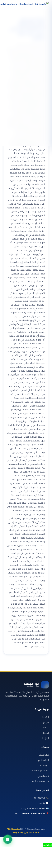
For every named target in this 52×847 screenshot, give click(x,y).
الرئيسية (45, 717)
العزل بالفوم (43, 760)
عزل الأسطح (44, 755)
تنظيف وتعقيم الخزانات (39, 781)
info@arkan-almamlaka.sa (33, 808)
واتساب (42, 803)
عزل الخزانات (44, 765)
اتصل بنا (45, 738)
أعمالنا (46, 733)
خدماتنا (46, 728)
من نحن (45, 722)
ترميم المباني (43, 776)
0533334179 (39, 798)
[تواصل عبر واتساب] (7, 839)
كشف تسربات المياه (40, 771)
